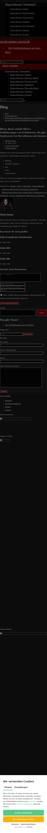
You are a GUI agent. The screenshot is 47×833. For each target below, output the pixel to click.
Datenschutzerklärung (28, 824)
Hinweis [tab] (8, 787)
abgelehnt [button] (32, 801)
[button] (23, 813)
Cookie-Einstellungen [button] (24, 804)
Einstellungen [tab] (21, 787)
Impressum (15, 824)
